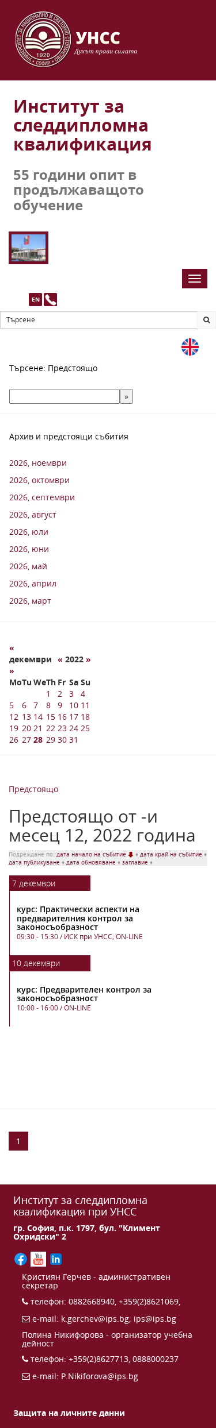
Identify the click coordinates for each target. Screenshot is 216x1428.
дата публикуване (35, 862)
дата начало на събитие (92, 854)
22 (50, 728)
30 (62, 739)
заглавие (136, 862)
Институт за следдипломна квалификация (82, 125)
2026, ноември (38, 462)
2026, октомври (39, 479)
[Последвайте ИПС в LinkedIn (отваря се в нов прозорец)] (55, 1258)
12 (13, 716)
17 (73, 716)
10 (73, 705)
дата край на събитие (172, 854)
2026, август (32, 514)
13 (26, 716)
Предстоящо (33, 789)
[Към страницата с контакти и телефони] (50, 299)
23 (62, 728)
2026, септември (42, 497)
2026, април (32, 583)
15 (50, 716)
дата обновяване (92, 862)
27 (26, 739)
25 (85, 728)
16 (62, 716)
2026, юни (29, 548)
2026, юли (28, 531)
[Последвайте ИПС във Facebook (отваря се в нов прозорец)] (22, 1258)
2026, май (28, 566)
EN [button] (36, 299)
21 (38, 728)
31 (73, 739)
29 (50, 739)
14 (38, 716)
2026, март (30, 600)
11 (85, 705)
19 (13, 728)
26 (13, 739)
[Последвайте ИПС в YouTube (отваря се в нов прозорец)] (39, 1258)
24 (73, 728)
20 (26, 728)
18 (85, 716)
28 (38, 739)
